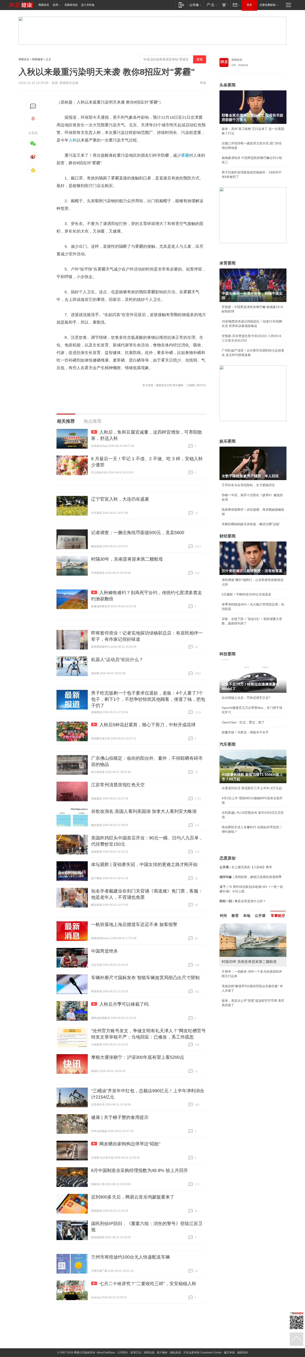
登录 (249, 4)
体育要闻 (227, 263)
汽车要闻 (227, 744)
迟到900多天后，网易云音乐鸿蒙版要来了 (132, 1197)
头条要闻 (227, 85)
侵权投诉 (242, 1352)
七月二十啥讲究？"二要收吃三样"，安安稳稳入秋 (147, 1283)
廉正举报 (229, 1352)
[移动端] (181, 5)
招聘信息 (149, 1352)
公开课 (260, 916)
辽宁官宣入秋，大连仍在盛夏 (120, 499)
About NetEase (106, 1352)
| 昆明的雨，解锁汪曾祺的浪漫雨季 (250, 877)
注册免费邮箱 (267, 4)
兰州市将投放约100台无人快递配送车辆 (130, 1257)
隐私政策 (175, 1352)
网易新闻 (237, 59)
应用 (55, 4)
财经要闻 (227, 536)
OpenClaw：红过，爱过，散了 (243, 722)
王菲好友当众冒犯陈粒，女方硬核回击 (248, 485)
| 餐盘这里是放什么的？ (242, 901)
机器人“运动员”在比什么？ (117, 659)
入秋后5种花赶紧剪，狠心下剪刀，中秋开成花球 (147, 724)
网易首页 (43, 4)
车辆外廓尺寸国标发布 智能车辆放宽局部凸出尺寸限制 (145, 977)
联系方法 (136, 1352)
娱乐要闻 (227, 441)
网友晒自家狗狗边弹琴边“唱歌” (130, 1143)
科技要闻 (227, 654)
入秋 (73, 140)
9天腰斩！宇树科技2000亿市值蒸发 (246, 594)
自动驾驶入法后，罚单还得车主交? (246, 697)
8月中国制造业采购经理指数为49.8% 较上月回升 (139, 1170)
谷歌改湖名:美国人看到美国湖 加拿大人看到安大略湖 (143, 811)
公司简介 (122, 1352)
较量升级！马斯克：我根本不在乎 (245, 732)
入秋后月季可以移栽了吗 (123, 1004)
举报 (203, 82)
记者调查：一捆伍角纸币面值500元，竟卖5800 (137, 532)
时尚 (223, 916)
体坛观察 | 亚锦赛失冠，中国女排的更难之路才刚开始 (144, 864)
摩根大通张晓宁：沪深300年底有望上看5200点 (137, 1057)
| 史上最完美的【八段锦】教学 (245, 867)
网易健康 (37, 59)
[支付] (224, 5)
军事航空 (278, 916)
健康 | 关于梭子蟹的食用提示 (119, 1117)
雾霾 (185, 155)
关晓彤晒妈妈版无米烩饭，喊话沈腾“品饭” (251, 524)
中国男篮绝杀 (104, 951)
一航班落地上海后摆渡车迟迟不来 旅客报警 (134, 924)
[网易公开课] (195, 5)
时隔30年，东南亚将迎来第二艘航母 (127, 559)
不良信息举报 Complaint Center (202, 1352)
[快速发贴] (33, 106)
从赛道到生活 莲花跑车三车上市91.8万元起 (252, 788)
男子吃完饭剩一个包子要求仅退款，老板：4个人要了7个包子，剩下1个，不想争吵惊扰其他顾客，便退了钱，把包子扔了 (148, 699)
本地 (246, 916)
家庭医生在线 (69, 83)
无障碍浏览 (71, 4)
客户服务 (162, 1352)
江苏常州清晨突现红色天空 (118, 784)
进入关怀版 (87, 4)
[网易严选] (211, 5)
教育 (235, 916)
